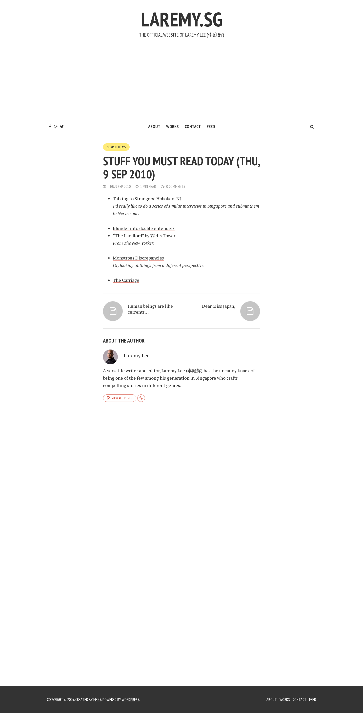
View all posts (122, 398)
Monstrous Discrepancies (138, 258)
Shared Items (116, 147)
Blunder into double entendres (144, 228)
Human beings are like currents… (150, 309)
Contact (193, 126)
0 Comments (175, 186)
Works (172, 126)
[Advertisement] (181, 83)
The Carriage (126, 280)
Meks (97, 699)
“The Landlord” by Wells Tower (144, 235)
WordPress (130, 699)
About (154, 126)
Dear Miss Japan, (218, 306)
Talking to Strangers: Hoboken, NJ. (147, 198)
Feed (211, 126)
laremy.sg (181, 19)
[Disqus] (181, 483)
